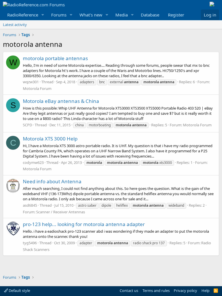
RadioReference (22, 15)
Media (121, 15)
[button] (43, 15)
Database (150, 15)
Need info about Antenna (52, 181)
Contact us (129, 290)
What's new (90, 15)
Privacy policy (185, 290)
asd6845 (30, 205)
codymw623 (33, 162)
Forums (58, 15)
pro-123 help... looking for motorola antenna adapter (84, 224)
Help (205, 290)
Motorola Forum (37, 88)
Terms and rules (156, 290)
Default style (19, 290)
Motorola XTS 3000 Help (50, 138)
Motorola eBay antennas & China (61, 101)
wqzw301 (31, 81)
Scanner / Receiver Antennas (60, 211)
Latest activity (15, 24)
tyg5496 (30, 242)
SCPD (27, 124)
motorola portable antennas (55, 58)
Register (176, 15)
